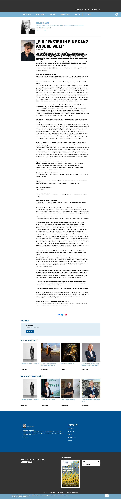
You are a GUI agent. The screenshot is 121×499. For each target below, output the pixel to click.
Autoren (88, 14)
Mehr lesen (25, 437)
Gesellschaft (40, 14)
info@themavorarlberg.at (72, 492)
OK (106, 495)
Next (65, 434)
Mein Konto (96, 10)
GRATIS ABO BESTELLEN (82, 10)
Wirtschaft (27, 14)
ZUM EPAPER (66, 458)
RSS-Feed (22, 468)
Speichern (30, 331)
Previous (22, 434)
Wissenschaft (65, 14)
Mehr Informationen (17, 497)
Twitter (28, 467)
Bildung (53, 14)
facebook (25, 467)
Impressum (52, 492)
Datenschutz (61, 492)
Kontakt (45, 492)
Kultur (77, 14)
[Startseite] (36, 6)
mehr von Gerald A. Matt (43, 28)
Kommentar (29, 325)
